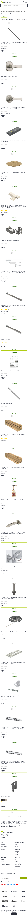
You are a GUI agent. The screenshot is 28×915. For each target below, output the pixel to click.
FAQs (16, 868)
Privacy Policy (3, 911)
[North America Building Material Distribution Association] (14, 901)
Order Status (17, 852)
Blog (15, 859)
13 (20, 23)
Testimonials (3, 863)
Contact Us (17, 851)
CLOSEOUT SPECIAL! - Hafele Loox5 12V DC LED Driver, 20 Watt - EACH (13, 141)
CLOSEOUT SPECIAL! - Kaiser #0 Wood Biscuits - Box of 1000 (13, 173)
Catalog (16, 861)
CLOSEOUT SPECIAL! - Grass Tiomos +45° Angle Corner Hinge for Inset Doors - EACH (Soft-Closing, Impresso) (13, 565)
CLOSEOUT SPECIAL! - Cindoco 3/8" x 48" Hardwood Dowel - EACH (13, 435)
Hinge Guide (17, 866)
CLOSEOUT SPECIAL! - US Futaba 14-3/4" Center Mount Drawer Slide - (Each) (13, 306)
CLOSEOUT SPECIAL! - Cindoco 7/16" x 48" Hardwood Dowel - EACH (13, 468)
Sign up (23, 878)
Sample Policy (17, 849)
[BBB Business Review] (5, 901)
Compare (15, 56)
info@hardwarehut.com (6, 835)
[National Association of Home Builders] (14, 906)
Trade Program (18, 864)
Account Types (18, 863)
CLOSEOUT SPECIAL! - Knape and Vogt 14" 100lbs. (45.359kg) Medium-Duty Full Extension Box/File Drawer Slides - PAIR (13, 762)
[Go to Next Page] (23, 23)
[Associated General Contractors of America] (23, 901)
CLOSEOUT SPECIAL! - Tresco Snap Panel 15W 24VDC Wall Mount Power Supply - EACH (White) (13, 240)
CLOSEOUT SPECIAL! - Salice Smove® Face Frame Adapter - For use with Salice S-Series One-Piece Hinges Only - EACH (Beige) (13, 206)
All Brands (3, 844)
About (2, 859)
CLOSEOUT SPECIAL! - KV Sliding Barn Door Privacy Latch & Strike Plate (12, 795)
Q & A (16, 869)
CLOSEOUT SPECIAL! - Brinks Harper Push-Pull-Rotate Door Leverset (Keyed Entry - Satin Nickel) (13, 108)
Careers (2, 861)
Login (16, 844)
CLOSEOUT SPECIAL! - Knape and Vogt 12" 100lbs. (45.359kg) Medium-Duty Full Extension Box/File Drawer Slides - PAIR (13, 729)
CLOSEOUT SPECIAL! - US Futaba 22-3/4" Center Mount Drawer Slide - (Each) (13, 338)
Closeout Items (4, 848)
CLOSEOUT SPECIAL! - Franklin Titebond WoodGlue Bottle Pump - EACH (12, 500)
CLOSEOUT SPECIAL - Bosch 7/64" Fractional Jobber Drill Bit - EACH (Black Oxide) (14, 43)
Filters (4, 16)
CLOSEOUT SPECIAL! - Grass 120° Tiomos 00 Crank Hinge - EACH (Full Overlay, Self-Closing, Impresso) (13, 533)
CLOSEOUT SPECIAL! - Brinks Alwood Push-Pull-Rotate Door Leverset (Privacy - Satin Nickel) (13, 76)
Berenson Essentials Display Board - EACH (10, 370)
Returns (16, 854)
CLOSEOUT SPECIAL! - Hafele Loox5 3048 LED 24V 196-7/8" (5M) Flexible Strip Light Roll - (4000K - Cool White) (14, 630)
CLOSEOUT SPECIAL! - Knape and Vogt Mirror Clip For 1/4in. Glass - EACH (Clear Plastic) (13, 695)
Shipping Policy (18, 848)
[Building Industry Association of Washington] (5, 906)
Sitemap (13, 911)
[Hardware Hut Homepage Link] (6, 2)
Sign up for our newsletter (6, 876)
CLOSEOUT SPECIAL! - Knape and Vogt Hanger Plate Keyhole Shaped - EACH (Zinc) (13, 663)
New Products (4, 846)
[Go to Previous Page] (5, 23)
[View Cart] (23, 2)
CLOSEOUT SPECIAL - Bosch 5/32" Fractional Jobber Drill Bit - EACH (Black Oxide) (14, 403)
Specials (3, 849)
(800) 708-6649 (4, 834)
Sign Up (16, 846)
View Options (14, 809)
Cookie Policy (9, 911)
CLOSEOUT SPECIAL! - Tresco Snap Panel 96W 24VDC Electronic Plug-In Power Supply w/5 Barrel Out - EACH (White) (13, 273)
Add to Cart (14, 53)
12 (18, 23)
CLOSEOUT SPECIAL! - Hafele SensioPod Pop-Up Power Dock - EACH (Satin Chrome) (13, 598)
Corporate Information (5, 864)
